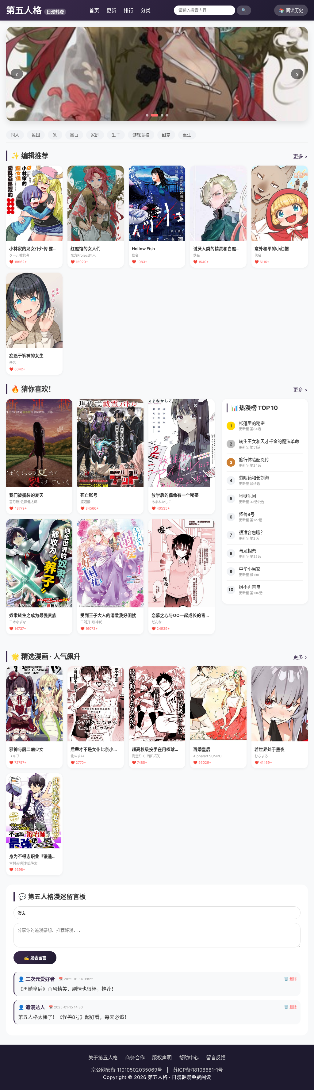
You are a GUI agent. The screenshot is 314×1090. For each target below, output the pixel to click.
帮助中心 (189, 1057)
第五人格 (35, 10)
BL (55, 134)
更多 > (300, 156)
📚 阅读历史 (291, 10)
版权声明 (162, 1057)
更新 (111, 10)
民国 (36, 134)
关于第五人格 (103, 1057)
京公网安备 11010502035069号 (126, 1070)
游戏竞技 (141, 134)
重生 (187, 134)
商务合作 (135, 1057)
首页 (94, 10)
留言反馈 (216, 1057)
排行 (128, 10)
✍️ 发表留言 (35, 958)
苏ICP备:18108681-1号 (198, 1070)
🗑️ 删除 (290, 979)
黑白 (74, 134)
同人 (15, 134)
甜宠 (166, 134)
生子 (116, 134)
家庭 (95, 134)
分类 (146, 10)
